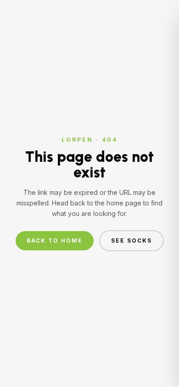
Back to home (55, 240)
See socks (131, 240)
